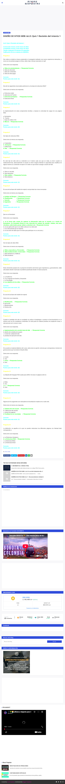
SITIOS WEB (7, 451)
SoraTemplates (11, 782)
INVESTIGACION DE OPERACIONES (19, 766)
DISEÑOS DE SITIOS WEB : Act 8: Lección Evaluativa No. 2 (27, 471)
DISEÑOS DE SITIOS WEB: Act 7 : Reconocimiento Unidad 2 (27, 477)
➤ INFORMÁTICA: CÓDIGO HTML (20, 466)
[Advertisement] (32, 18)
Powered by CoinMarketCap (32, 608)
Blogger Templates (27, 782)
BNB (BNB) (26, 597)
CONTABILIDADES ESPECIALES (18, 773)
